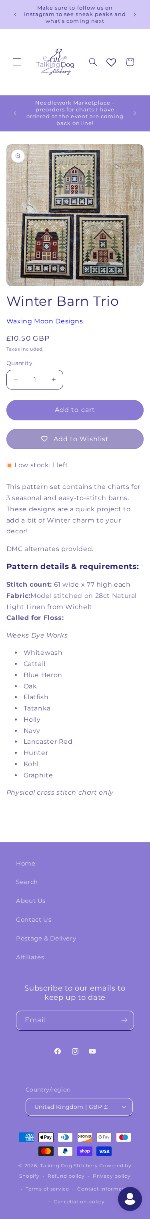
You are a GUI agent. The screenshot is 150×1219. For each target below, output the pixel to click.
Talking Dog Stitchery (69, 1166)
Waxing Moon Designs (44, 321)
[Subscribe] (124, 1020)
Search (27, 882)
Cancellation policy (79, 1202)
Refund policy (66, 1176)
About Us (31, 900)
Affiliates (30, 957)
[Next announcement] (135, 14)
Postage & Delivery (46, 938)
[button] (17, 62)
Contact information (104, 1189)
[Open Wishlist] (111, 63)
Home (26, 863)
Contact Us (33, 919)
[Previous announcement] (15, 14)
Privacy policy (111, 1176)
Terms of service (47, 1189)
